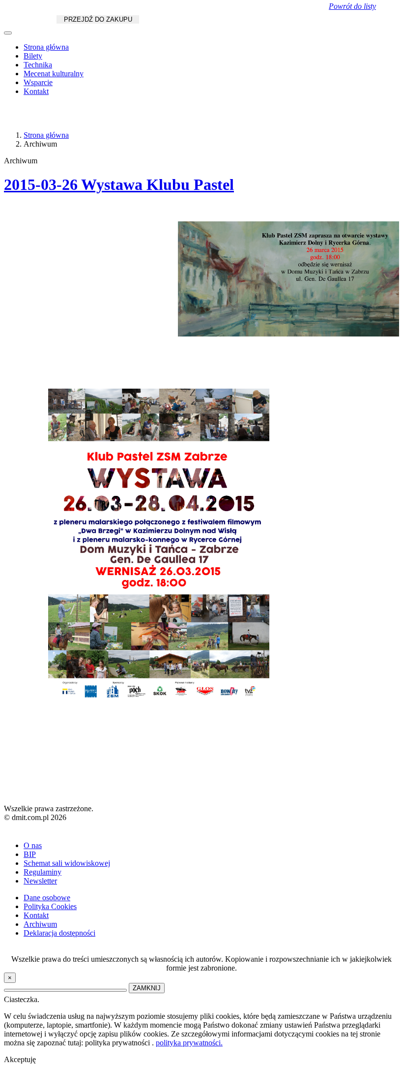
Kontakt (36, 91)
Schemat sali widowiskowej (67, 863)
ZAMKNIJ (147, 988)
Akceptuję (20, 1059)
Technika (38, 65)
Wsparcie (38, 82)
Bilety (33, 56)
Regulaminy (42, 872)
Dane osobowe (47, 897)
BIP (30, 854)
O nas (33, 845)
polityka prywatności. (189, 1042)
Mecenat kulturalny (54, 73)
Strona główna (46, 47)
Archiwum (40, 924)
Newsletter (40, 881)
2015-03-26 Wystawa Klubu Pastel (119, 184)
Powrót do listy (352, 6)
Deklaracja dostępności (59, 933)
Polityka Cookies (50, 906)
